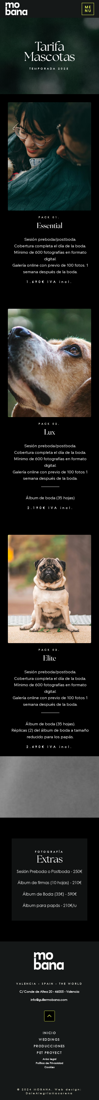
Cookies (49, 1067)
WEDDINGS (49, 1039)
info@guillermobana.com (49, 1000)
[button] (88, 9)
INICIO (49, 1033)
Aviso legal (49, 1059)
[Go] (49, 1016)
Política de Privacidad (49, 1063)
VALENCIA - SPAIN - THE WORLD (49, 984)
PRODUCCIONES (49, 1046)
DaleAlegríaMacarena (49, 1093)
